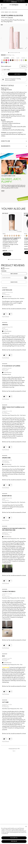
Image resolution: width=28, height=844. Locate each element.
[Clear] (2, 60)
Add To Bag (17, 74)
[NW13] (16, 236)
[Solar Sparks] (19, 60)
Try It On (23, 66)
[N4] (14, 236)
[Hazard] (4, 60)
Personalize (14, 841)
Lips (10, 12)
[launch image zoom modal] (26, 48)
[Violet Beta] (2, 62)
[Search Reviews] (26, 278)
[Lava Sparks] (15, 60)
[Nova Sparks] (8, 62)
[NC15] (19, 236)
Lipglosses (14, 12)
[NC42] (26, 236)
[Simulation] (6, 62)
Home (2, 12)
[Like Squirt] (26, 60)
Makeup (6, 12)
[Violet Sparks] (21, 60)
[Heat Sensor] (6, 60)
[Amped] (8, 60)
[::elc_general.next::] (20, 235)
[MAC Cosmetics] (14, 4)
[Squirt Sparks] (23, 60)
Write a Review (14, 273)
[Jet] (10, 60)
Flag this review (5, 316)
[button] (7, 568)
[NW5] (7, 236)
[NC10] (5, 236)
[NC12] (12, 236)
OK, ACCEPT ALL (14, 837)
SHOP (2, 190)
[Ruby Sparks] (17, 60)
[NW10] (9, 236)
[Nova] (4, 62)
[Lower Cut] (13, 60)
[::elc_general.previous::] (3, 235)
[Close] (26, 826)
